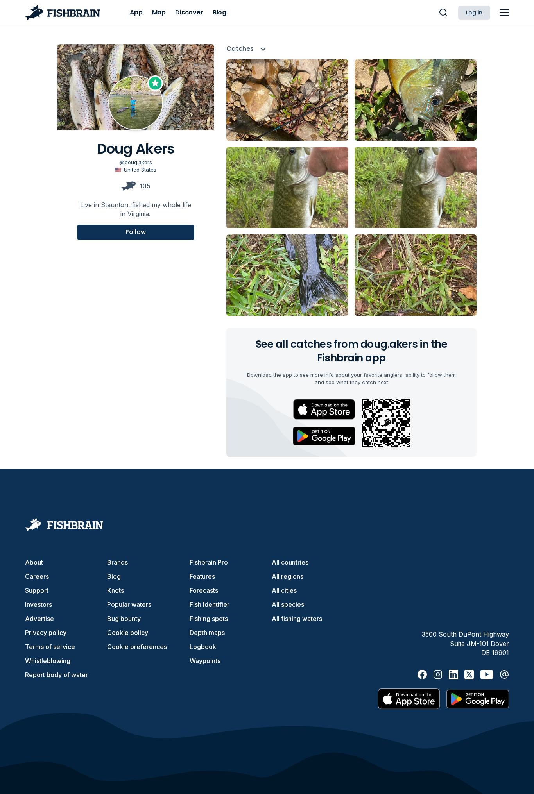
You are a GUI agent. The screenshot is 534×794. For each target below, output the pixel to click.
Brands (117, 562)
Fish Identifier (209, 604)
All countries (290, 562)
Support (36, 590)
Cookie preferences (137, 647)
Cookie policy (127, 633)
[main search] (443, 12)
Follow (136, 231)
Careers (37, 576)
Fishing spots (209, 618)
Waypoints (205, 661)
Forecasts (204, 590)
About (34, 562)
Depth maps (207, 633)
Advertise (39, 618)
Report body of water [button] (56, 675)
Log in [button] (474, 12)
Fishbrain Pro (209, 562)
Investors (38, 604)
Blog (114, 576)
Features (202, 576)
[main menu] (504, 12)
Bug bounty (124, 618)
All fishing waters (297, 618)
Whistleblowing (47, 661)
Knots (115, 590)
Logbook (203, 647)
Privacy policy (45, 633)
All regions (287, 576)
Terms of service (50, 647)
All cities (284, 590)
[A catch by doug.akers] (287, 100)
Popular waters (129, 604)
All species (288, 604)
